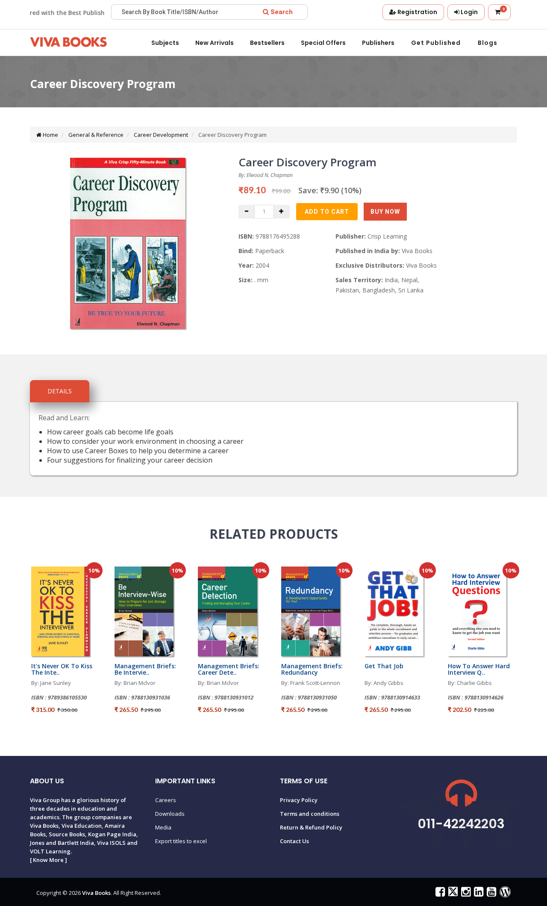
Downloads (170, 813)
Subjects (165, 42)
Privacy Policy (299, 800)
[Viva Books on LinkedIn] (477, 893)
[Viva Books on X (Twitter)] (452, 893)
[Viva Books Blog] (504, 893)
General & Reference (95, 135)
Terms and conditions (309, 813)
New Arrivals (214, 42)
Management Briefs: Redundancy (312, 669)
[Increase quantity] (282, 211)
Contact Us (294, 841)
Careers (165, 800)
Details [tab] (59, 391)
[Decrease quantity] (246, 211)
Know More (48, 860)
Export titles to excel (181, 841)
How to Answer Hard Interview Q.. (479, 669)
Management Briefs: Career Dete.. (228, 669)
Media (163, 827)
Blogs (487, 42)
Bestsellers (267, 42)
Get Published (436, 42)
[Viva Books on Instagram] (465, 893)
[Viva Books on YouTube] (490, 893)
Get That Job (384, 666)
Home (49, 135)
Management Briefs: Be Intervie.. (145, 669)
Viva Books (96, 893)
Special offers (323, 42)
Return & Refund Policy (311, 827)
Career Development (160, 135)
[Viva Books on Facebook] (439, 893)
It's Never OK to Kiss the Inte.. (61, 669)
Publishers (378, 42)
